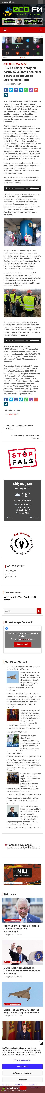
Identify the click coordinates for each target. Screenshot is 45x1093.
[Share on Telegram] (21, 90)
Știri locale (14, 64)
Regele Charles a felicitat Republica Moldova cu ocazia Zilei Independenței (21, 929)
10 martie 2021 (9, 84)
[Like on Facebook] (16, 90)
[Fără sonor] (31, 188)
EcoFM (19, 84)
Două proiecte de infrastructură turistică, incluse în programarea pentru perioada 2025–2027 (23, 800)
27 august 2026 (9, 935)
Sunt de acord (22, 644)
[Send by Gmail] (36, 90)
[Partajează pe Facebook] (6, 90)
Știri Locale (9, 894)
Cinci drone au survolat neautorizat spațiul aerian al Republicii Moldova (23, 667)
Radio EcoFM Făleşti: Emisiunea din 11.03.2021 (25, 437)
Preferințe (22, 1080)
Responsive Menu (40, 2)
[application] (22, 188)
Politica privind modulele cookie (22, 639)
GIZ (15, 414)
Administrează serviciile (22, 1060)
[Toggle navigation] (5, 30)
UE (18, 414)
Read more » (12, 690)
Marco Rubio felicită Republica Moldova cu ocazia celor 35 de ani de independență (22, 971)
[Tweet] (11, 90)
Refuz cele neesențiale (23, 1073)
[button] (41, 1043)
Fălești (10, 414)
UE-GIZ (23, 64)
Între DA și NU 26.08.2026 (16, 732)
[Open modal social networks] (6, 95)
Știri (6, 64)
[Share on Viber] (31, 90)
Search (39, 611)
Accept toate (22, 1066)
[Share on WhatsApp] (26, 90)
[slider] (36, 188)
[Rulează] (7, 188)
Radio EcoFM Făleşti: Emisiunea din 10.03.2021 (20, 427)
